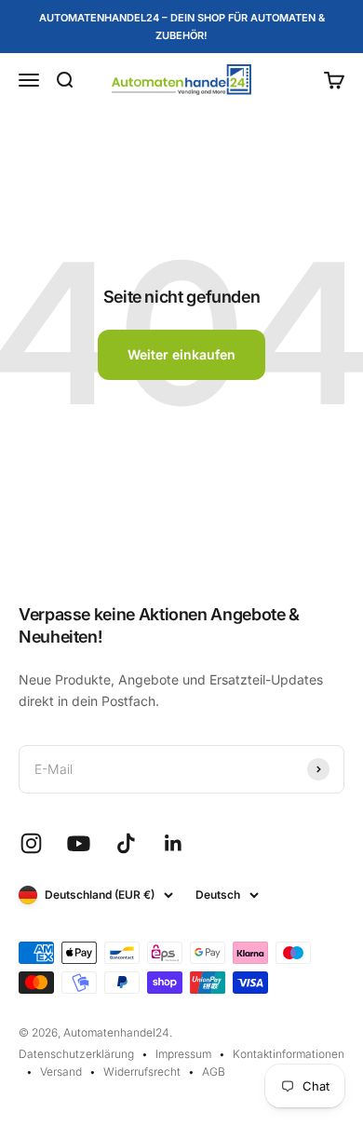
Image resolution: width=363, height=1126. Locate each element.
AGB (213, 1072)
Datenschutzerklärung (76, 1054)
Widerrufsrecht (142, 1072)
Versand (61, 1072)
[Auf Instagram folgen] (31, 843)
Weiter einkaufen (181, 354)
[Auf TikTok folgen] (126, 843)
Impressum (183, 1054)
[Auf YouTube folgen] (78, 843)
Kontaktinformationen (288, 1054)
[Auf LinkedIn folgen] (173, 843)
